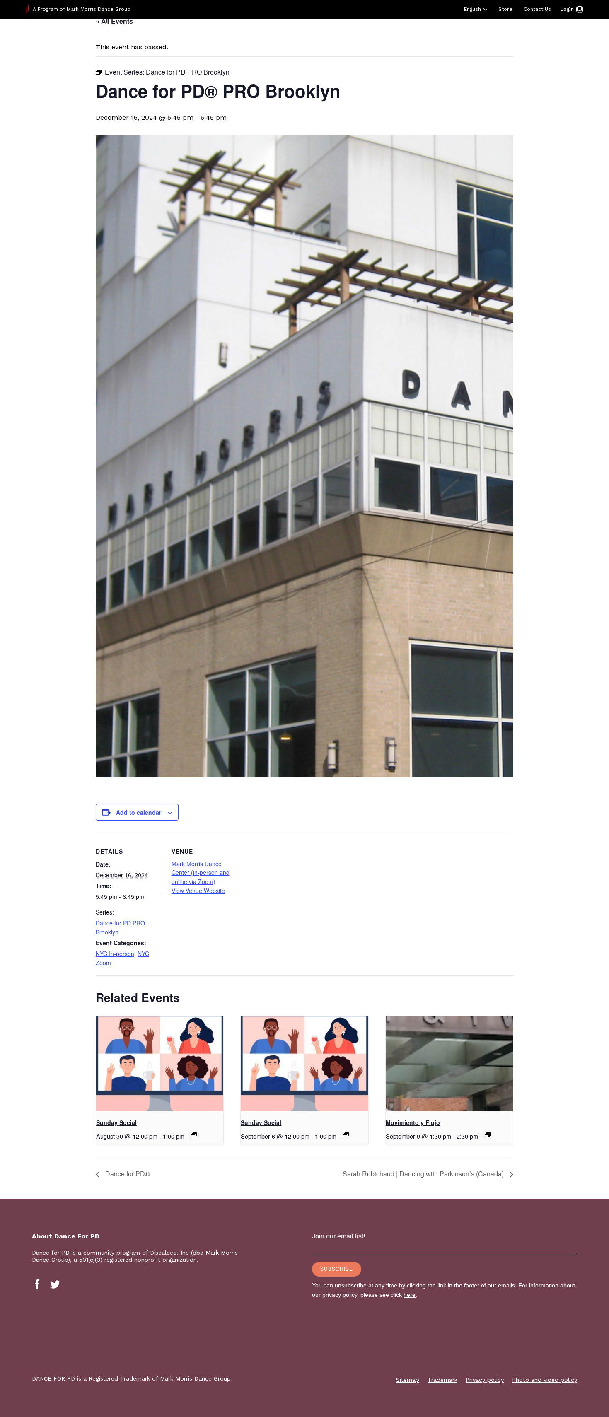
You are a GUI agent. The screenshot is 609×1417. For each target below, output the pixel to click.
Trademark (442, 1379)
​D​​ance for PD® (127, 1173)
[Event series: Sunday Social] (194, 1134)
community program (111, 1252)
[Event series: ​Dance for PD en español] (488, 1134)
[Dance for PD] (79, 39)
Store (505, 9)
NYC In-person (115, 953)
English (472, 9)
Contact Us (537, 9)
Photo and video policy (544, 1379)
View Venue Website (198, 890)
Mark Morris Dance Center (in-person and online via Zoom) (201, 872)
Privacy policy (485, 1379)
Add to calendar (138, 812)
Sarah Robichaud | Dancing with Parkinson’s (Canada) (424, 1173)
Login (567, 9)
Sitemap (407, 1379)
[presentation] (159, 1063)
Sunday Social (116, 1122)
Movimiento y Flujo (413, 1122)
